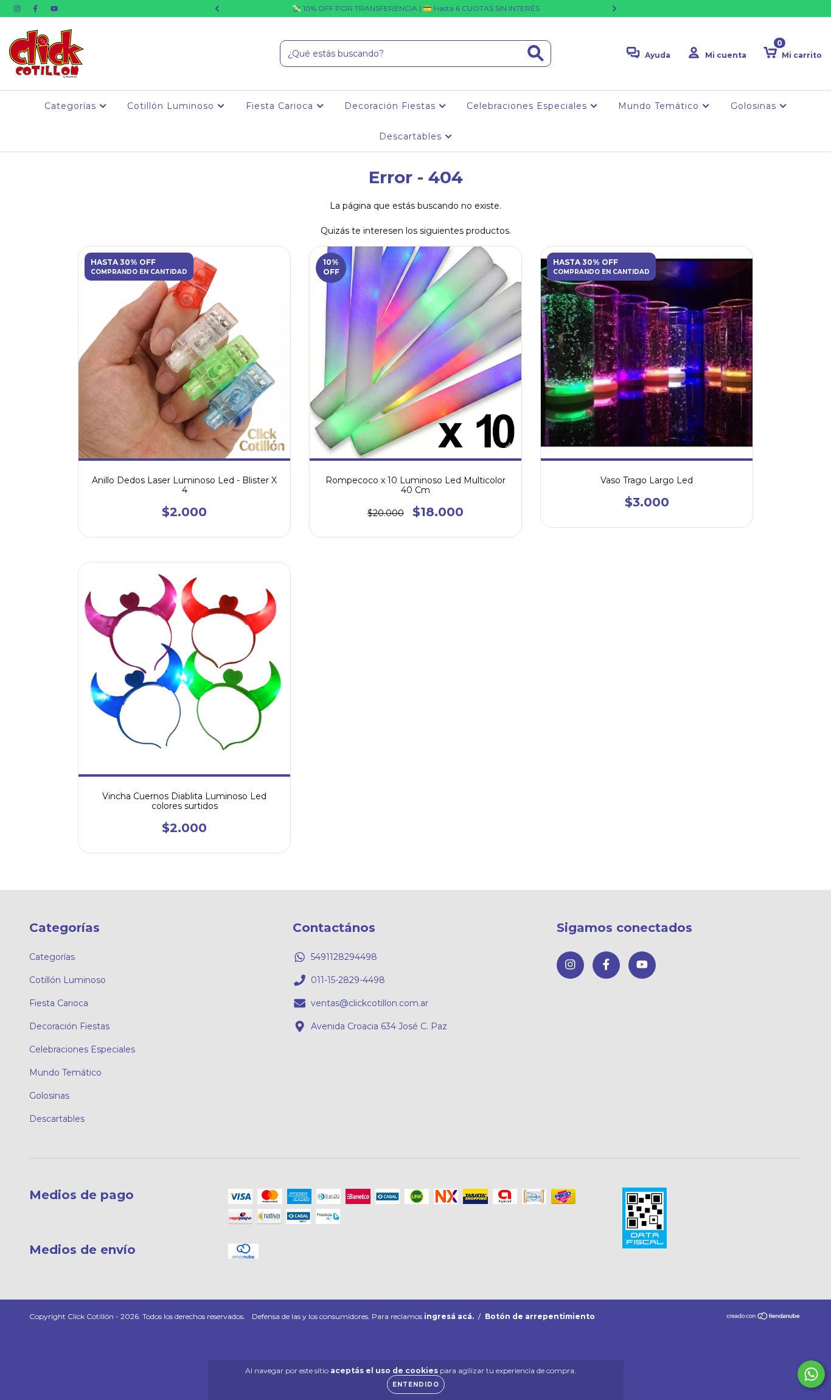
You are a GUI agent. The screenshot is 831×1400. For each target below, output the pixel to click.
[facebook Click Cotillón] (36, 8)
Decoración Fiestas (391, 105)
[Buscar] (535, 53)
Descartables (412, 136)
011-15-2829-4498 (348, 980)
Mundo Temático (660, 105)
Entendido (415, 1384)
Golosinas (755, 105)
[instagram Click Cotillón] (18, 8)
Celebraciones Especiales (528, 105)
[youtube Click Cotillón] (54, 8)
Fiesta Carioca (281, 105)
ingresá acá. (449, 1316)
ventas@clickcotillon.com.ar (369, 1003)
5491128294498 (344, 956)
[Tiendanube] (764, 1317)
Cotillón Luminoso (172, 105)
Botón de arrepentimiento (540, 1316)
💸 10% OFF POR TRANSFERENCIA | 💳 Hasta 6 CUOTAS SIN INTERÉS (416, 8)
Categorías (71, 105)
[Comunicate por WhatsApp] (811, 1374)
